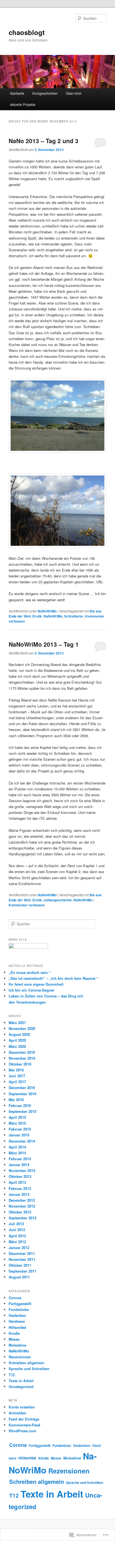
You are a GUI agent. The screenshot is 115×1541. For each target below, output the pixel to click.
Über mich (74, 93)
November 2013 (22, 1170)
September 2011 (22, 1271)
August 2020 (19, 1034)
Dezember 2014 (22, 1141)
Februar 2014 (20, 1158)
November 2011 (22, 1259)
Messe (14, 1339)
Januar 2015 (19, 1135)
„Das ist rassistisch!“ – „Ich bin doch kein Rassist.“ (53, 978)
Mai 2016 (16, 1099)
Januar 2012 (19, 1247)
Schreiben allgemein (26, 1362)
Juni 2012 (17, 1229)
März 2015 (17, 1123)
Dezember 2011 (22, 1253)
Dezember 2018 (22, 1052)
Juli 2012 (16, 1223)
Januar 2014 (19, 1164)
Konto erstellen (22, 1407)
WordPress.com (22, 1430)
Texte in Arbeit (21, 1380)
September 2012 (22, 1217)
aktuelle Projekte (22, 104)
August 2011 (19, 1277)
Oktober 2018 (20, 1064)
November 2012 (22, 1206)
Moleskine (17, 1345)
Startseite (17, 93)
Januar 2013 (19, 1194)
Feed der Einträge (24, 1419)
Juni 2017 (17, 1075)
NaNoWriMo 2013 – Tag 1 (44, 644)
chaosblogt (27, 32)
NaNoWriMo (47, 611)
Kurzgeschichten (45, 93)
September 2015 (22, 1111)
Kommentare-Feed (24, 1425)
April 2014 (17, 1147)
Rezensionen (20, 1356)
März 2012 (17, 1241)
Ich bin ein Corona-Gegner (31, 990)
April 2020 (17, 1040)
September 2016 (22, 1093)
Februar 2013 (20, 1188)
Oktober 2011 (20, 1265)
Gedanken (17, 1315)
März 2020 (17, 1046)
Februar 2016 (20, 1105)
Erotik (37, 616)
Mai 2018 (16, 1070)
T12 (12, 1374)
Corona (15, 1297)
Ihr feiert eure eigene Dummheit (36, 984)
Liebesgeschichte (58, 899)
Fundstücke (19, 1309)
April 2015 (17, 1117)
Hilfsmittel (17, 1327)
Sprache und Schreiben (29, 1368)
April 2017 (17, 1081)
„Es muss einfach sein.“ (30, 972)
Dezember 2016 (22, 1087)
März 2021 (17, 1022)
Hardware (17, 1321)
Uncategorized (21, 1386)
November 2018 (22, 1058)
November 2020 (22, 1028)
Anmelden (17, 1412)
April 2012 (17, 1235)
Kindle (14, 1333)
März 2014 (17, 1152)
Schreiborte (73, 616)
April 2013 (17, 1182)
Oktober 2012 (20, 1212)
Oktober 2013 (20, 1176)
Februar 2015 (20, 1129)
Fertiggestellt (20, 1303)
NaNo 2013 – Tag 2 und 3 (43, 140)
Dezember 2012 (22, 1200)
